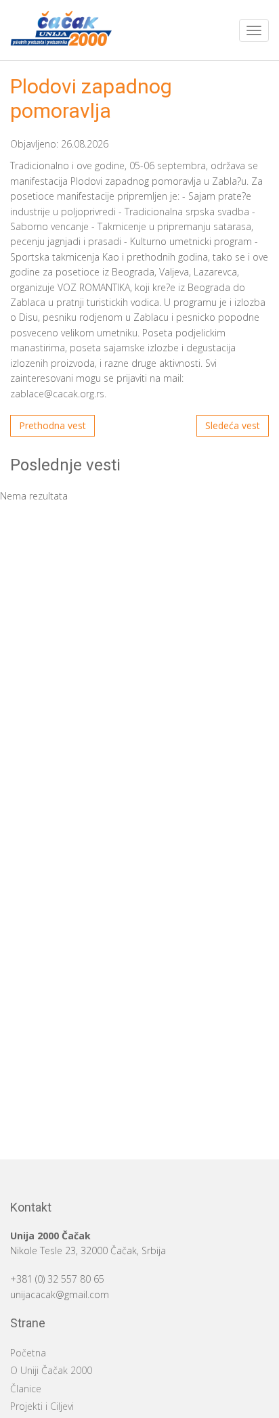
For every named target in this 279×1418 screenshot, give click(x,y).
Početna (28, 1352)
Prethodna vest (52, 425)
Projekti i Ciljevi (42, 1406)
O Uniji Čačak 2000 (51, 1370)
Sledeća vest (232, 425)
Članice (25, 1388)
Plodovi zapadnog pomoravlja (91, 98)
